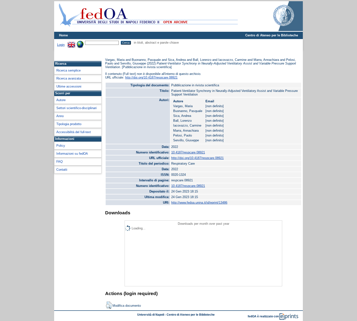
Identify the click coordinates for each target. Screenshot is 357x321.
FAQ (59, 161)
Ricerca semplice (68, 70)
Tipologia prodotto (68, 124)
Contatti (61, 169)
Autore (61, 100)
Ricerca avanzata (68, 78)
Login (61, 45)
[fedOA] (147, 30)
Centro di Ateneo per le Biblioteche (271, 35)
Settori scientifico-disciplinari (76, 108)
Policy (60, 145)
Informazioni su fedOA (72, 153)
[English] (71, 42)
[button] (108, 305)
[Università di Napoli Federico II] (278, 30)
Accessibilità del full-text (73, 132)
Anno (60, 116)
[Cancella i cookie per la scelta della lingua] (80, 42)
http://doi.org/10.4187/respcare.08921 (151, 77)
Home (63, 35)
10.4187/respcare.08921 (188, 152)
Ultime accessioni (68, 86)
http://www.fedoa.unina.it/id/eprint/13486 (199, 202)
